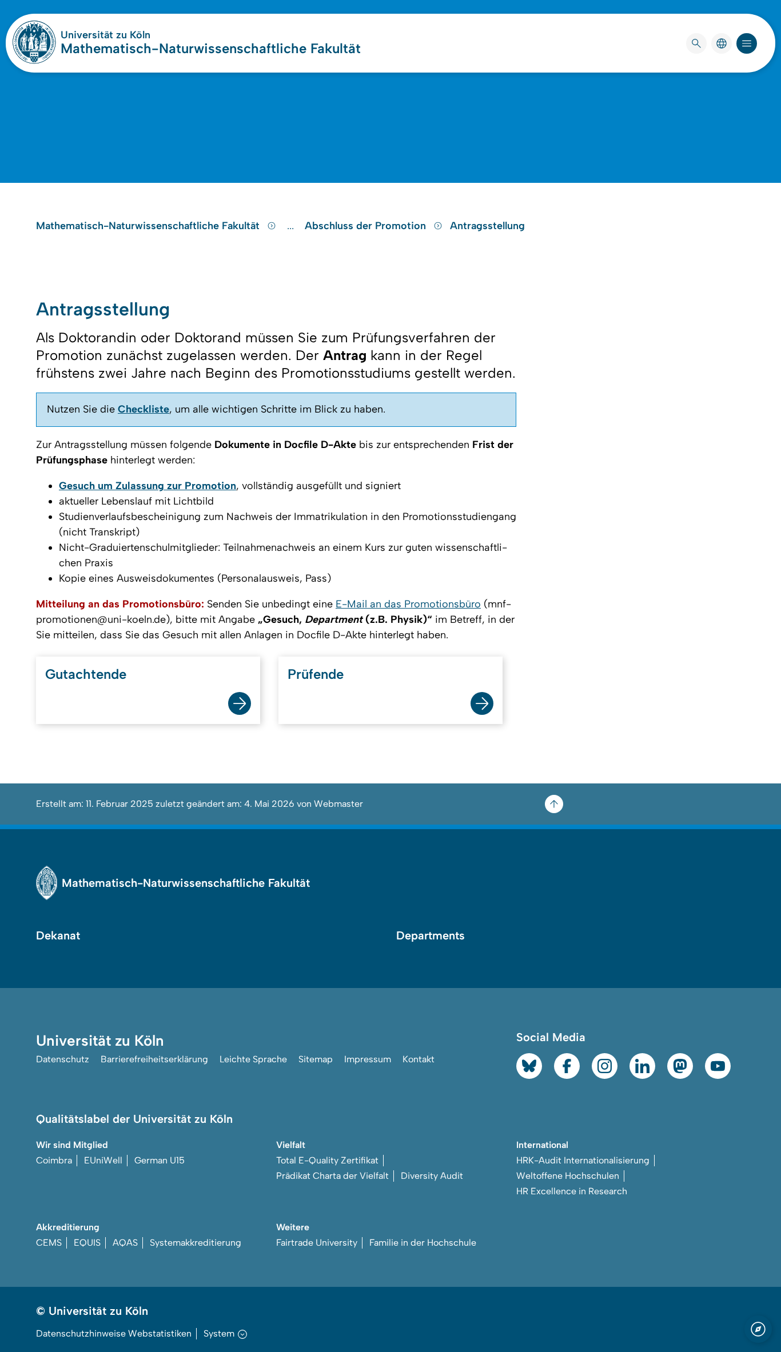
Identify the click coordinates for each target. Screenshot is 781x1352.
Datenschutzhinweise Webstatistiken (114, 1333)
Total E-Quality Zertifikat (327, 1160)
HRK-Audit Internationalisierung (582, 1160)
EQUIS (87, 1242)
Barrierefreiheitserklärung (154, 1059)
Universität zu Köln (139, 35)
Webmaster (338, 803)
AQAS (125, 1242)
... (291, 225)
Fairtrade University (316, 1242)
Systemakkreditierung (195, 1242)
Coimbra (54, 1160)
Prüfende (316, 674)
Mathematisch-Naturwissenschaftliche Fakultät (211, 48)
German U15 (159, 1160)
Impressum (367, 1059)
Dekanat (58, 935)
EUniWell (103, 1160)
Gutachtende (85, 674)
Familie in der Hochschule (422, 1242)
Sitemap (315, 1059)
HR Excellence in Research (571, 1191)
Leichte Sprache (253, 1059)
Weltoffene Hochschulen (567, 1175)
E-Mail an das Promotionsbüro (408, 604)
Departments (430, 935)
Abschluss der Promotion (367, 225)
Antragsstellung (487, 225)
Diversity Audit (432, 1175)
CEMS (49, 1242)
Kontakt (419, 1059)
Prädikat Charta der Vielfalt (332, 1175)
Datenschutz (62, 1059)
